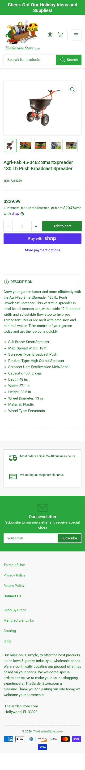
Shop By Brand (15, 610)
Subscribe (69, 538)
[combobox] (42, 60)
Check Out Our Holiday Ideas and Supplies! (42, 7)
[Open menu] (76, 35)
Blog (7, 641)
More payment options (42, 250)
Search (72, 60)
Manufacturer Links (19, 620)
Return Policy (14, 586)
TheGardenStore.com (47, 731)
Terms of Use (14, 565)
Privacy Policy (15, 575)
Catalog (10, 631)
